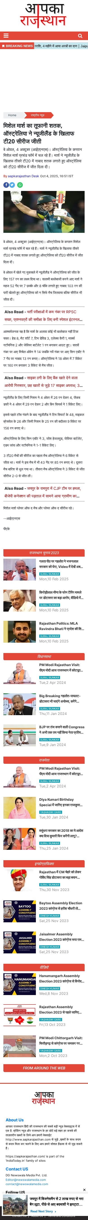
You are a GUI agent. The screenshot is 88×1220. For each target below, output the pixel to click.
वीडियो (44, 967)
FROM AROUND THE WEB (44, 1068)
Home (12, 115)
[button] (6, 36)
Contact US (17, 1169)
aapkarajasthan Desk (23, 176)
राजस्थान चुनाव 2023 (44, 553)
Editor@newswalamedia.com (26, 1179)
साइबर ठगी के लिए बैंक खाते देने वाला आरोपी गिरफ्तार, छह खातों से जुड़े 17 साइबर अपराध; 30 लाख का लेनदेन (43, 385)
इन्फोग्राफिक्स (44, 864)
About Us (15, 1120)
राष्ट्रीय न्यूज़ (37, 115)
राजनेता (44, 760)
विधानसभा (44, 656)
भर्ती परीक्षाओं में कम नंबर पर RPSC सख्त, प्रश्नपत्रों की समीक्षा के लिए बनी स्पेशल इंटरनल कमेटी (42, 319)
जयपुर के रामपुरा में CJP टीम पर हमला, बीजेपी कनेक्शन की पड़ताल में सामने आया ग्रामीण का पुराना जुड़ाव (43, 496)
